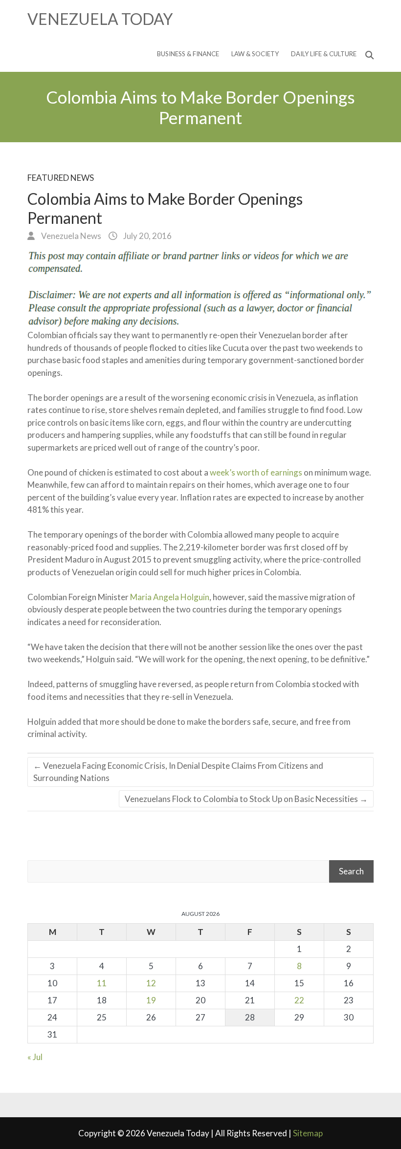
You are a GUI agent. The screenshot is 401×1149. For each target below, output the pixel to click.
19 (151, 1000)
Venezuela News (70, 236)
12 (151, 983)
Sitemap (308, 1133)
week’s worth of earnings (256, 472)
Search (351, 871)
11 (102, 983)
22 (299, 1000)
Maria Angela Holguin (169, 597)
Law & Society (255, 54)
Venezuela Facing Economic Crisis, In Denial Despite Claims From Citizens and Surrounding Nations (178, 771)
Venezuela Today (100, 18)
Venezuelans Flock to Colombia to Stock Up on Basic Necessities (246, 799)
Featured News (60, 178)
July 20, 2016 (147, 236)
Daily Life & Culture (323, 54)
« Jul (35, 1057)
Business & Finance (188, 54)
